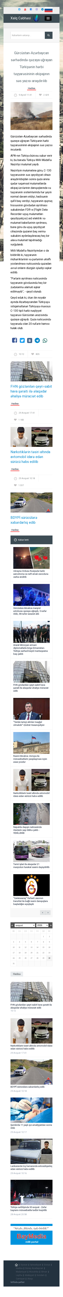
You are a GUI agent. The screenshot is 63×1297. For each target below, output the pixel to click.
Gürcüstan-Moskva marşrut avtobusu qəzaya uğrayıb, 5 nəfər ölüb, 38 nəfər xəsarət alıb (30, 611)
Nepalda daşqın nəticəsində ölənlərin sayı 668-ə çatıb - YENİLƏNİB (27, 830)
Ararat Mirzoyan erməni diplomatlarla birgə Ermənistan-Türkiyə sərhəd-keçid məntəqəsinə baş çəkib (30, 649)
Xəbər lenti (23, 539)
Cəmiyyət (20, 1278)
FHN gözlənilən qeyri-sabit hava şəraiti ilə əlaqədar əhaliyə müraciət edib (31, 391)
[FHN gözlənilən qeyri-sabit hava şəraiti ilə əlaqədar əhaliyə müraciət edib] (31, 372)
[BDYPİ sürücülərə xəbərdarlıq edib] (31, 503)
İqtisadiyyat (35, 1265)
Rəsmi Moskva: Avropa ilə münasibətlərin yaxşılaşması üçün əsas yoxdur (30, 759)
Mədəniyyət (21, 1272)
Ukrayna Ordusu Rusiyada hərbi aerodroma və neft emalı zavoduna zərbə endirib (30, 574)
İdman (44, 1272)
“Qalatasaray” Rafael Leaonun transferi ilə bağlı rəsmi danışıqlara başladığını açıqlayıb (30, 901)
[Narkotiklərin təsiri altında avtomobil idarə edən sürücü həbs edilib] (31, 438)
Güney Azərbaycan (34, 1268)
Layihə (19, 1275)
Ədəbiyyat (29, 1275)
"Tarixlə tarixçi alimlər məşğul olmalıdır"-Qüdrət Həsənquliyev (28, 723)
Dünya (47, 1265)
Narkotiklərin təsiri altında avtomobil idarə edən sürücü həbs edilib (30, 457)
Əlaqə (30, 1278)
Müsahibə (33, 1272)
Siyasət (23, 1265)
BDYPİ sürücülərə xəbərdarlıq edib (23, 520)
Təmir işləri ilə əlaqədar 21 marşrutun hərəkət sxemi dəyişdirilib (31, 865)
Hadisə (31, 88)
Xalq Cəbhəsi (20, 18)
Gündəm (41, 1275)
